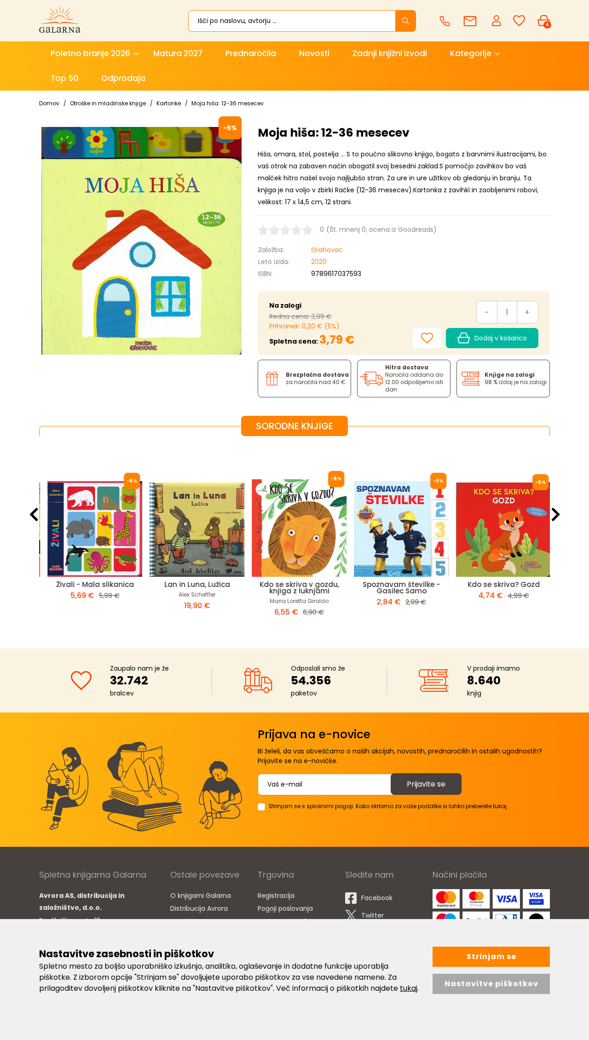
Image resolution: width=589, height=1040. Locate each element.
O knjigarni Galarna (200, 895)
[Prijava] (497, 20)
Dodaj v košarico (500, 338)
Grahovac (327, 249)
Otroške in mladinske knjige (108, 103)
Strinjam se (491, 956)
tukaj (408, 988)
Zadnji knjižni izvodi (389, 53)
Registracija (276, 895)
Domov (49, 103)
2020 (319, 261)
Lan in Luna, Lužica (192, 584)
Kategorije (470, 53)
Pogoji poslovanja (285, 908)
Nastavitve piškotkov (491, 983)
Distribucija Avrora (199, 908)
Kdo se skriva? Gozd (499, 584)
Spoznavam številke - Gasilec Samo (396, 588)
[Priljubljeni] (519, 21)
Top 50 (64, 78)
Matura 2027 (177, 53)
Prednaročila (250, 53)
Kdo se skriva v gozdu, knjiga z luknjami (295, 588)
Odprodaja (123, 78)
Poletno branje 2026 (90, 53)
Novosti (314, 53)
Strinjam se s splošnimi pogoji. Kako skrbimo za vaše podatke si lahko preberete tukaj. (388, 806)
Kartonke (168, 103)
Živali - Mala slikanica (90, 584)
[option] (90, 535)
